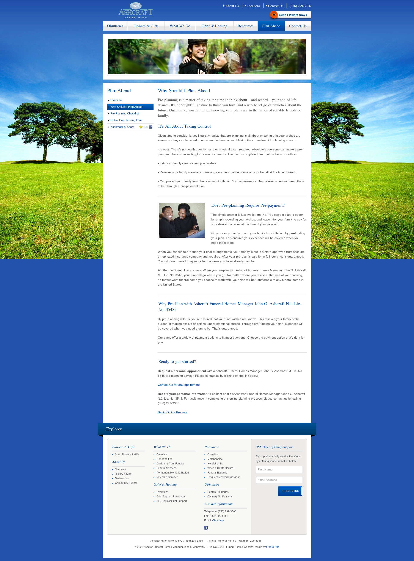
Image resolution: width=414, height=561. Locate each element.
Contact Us (275, 5)
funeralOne (272, 546)
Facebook (206, 528)
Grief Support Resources (171, 496)
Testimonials (122, 478)
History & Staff (123, 473)
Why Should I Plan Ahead (126, 106)
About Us (232, 5)
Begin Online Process (172, 412)
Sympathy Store (290, 15)
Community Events (126, 482)
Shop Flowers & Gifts (127, 454)
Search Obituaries (218, 492)
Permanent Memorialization (173, 472)
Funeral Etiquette (217, 472)
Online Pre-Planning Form (126, 120)
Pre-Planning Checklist (124, 113)
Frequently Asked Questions (223, 477)
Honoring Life (164, 459)
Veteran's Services (167, 477)
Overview (116, 100)
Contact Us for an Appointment (179, 384)
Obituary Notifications (219, 496)
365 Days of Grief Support (172, 501)
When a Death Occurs (220, 468)
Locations (253, 5)
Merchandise (215, 459)
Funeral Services (166, 468)
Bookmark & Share (120, 127)
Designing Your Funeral (170, 463)
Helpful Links (215, 463)
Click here (218, 520)
